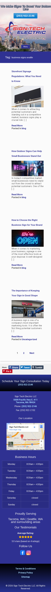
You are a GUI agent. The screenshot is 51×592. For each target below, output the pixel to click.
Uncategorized (29, 339)
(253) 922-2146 (25, 15)
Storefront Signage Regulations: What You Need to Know (26, 76)
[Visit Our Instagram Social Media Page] (28, 552)
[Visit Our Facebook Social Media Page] (22, 552)
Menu (25, 47)
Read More (17, 125)
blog (24, 128)
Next (32, 353)
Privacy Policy (25, 572)
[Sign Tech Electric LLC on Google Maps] (25, 449)
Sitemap (25, 577)
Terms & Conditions (25, 568)
